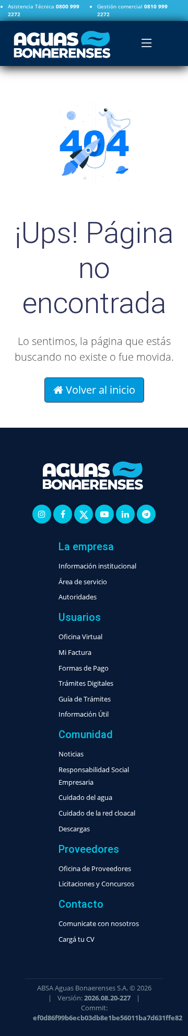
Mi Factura (74, 652)
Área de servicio (82, 581)
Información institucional (97, 566)
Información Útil (83, 714)
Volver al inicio (99, 390)
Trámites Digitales (85, 683)
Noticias (71, 754)
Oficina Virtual (80, 636)
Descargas (74, 828)
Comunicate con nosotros (98, 923)
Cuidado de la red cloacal (96, 813)
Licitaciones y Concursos (96, 883)
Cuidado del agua (85, 797)
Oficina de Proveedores (94, 868)
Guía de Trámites (84, 699)
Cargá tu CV (76, 939)
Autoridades (77, 596)
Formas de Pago (83, 668)
